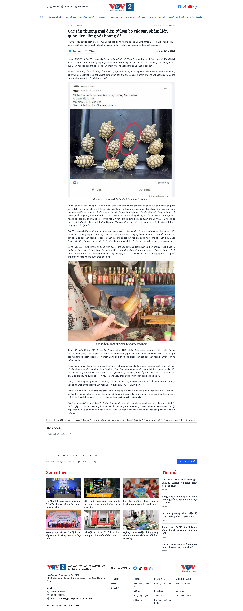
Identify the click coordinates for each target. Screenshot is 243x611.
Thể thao (130, 17)
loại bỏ (86, 420)
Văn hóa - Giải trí (115, 17)
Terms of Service (95, 456)
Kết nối (162, 17)
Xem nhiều (115, 588)
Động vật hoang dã (62, 420)
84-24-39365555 (58, 591)
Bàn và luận (71, 17)
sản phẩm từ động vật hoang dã (106, 420)
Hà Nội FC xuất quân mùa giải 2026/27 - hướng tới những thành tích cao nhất (179, 482)
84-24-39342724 (58, 595)
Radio (56, 7)
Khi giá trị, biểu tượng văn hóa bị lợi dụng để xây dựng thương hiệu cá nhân (179, 499)
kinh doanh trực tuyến (132, 420)
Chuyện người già (176, 17)
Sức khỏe (152, 17)
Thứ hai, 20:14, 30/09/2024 (164, 25)
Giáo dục (101, 17)
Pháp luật (141, 17)
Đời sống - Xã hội (87, 17)
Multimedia (83, 7)
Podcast (68, 7)
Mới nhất (114, 583)
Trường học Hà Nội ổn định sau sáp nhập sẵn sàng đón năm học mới (179, 530)
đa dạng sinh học (170, 420)
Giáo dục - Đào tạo (162, 583)
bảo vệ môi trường (189, 420)
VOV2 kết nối (159, 595)
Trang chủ (115, 579)
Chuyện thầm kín (194, 17)
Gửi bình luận (185, 461)
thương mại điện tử (152, 420)
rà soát (77, 420)
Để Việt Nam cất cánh (54, 17)
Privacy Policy (82, 456)
